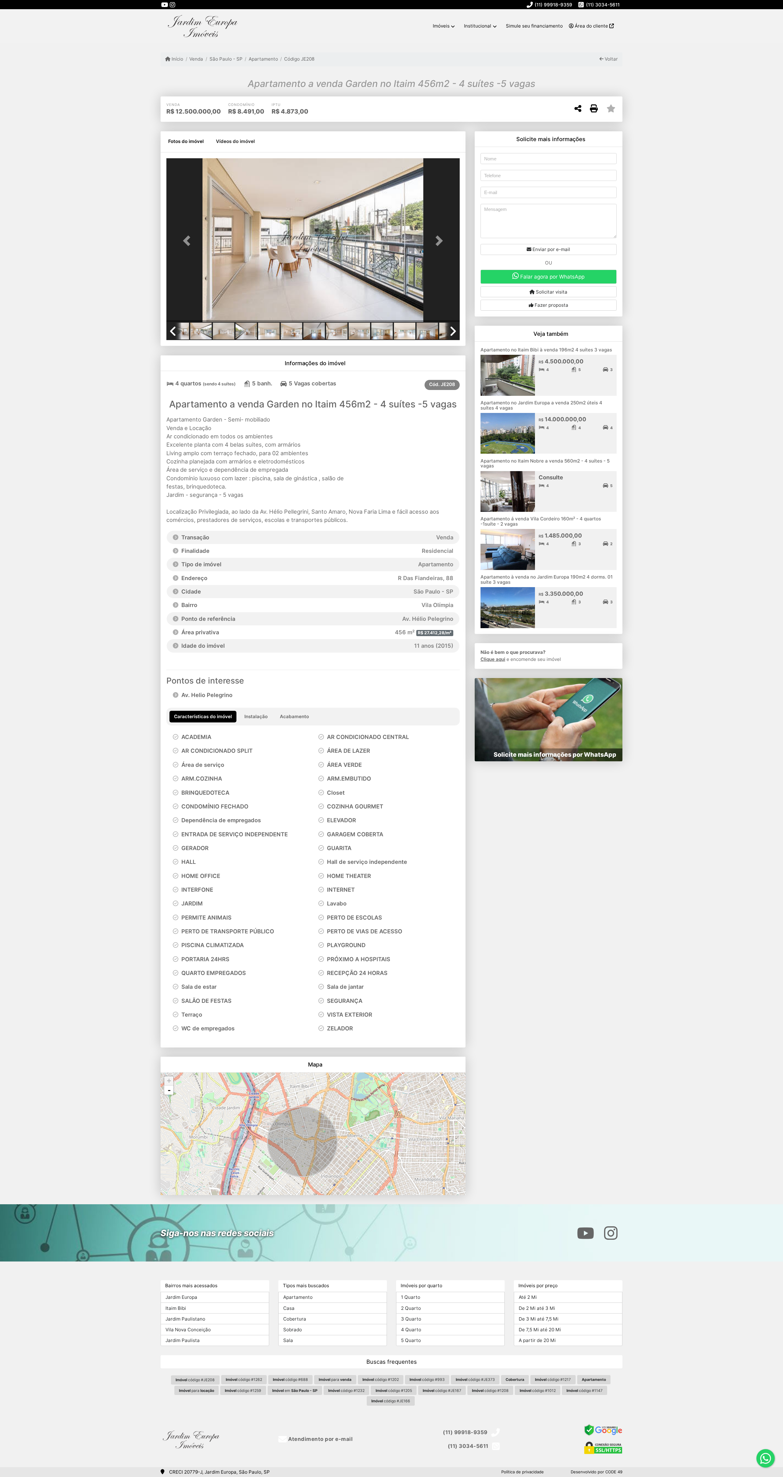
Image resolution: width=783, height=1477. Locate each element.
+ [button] (169, 1081)
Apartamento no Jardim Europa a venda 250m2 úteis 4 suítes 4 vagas (541, 405)
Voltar (610, 59)
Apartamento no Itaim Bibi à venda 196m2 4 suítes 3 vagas (546, 350)
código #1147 (584, 1390)
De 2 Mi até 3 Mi (537, 1308)
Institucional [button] (477, 26)
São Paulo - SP (226, 59)
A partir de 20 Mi (537, 1340)
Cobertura (294, 1319)
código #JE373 (475, 1379)
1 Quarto (410, 1297)
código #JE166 (390, 1401)
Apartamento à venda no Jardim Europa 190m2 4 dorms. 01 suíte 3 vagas (547, 579)
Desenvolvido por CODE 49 (596, 1471)
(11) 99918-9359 (553, 5)
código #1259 (243, 1390)
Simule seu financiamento (534, 26)
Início (176, 59)
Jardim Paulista (182, 1340)
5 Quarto (411, 1340)
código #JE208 (195, 1380)
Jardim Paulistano (185, 1319)
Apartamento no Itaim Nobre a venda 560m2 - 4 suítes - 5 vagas (545, 463)
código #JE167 (442, 1390)
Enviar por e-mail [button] (550, 249)
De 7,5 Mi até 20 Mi (540, 1330)
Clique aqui (493, 659)
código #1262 (244, 1379)
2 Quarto (411, 1308)
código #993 (427, 1379)
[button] (188, 241)
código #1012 (538, 1390)
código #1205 (394, 1390)
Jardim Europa (181, 1297)
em (294, 1390)
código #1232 (346, 1390)
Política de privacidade (522, 1471)
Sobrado (292, 1330)
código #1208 (490, 1390)
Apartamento (263, 59)
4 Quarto (411, 1330)
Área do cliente (591, 26)
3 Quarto (411, 1319)
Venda (196, 59)
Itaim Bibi (175, 1308)
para (335, 1379)
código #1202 (380, 1379)
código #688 (290, 1379)
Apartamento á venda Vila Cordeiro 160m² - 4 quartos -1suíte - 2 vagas (541, 521)
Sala (288, 1340)
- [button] (169, 1090)
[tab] (186, 142)
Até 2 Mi (528, 1297)
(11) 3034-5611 (603, 5)
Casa (289, 1308)
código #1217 (553, 1379)
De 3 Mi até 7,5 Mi (538, 1319)
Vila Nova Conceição (188, 1330)
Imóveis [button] (441, 26)
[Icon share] (165, 4)
